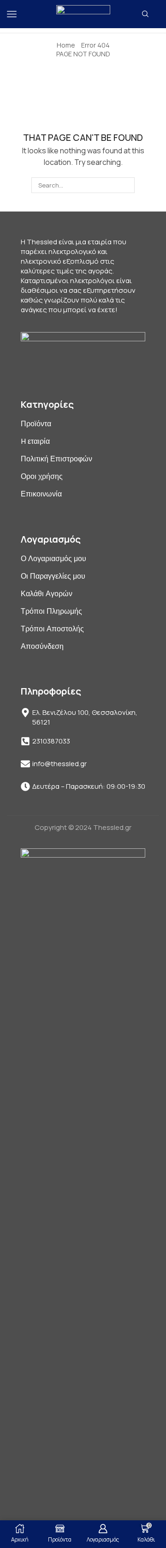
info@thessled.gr (59, 763)
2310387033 (51, 741)
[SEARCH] (126, 185)
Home (66, 45)
